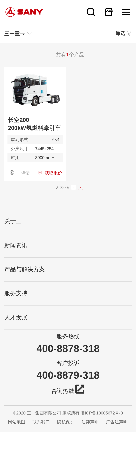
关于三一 (16, 221)
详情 (25, 172)
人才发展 (16, 317)
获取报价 (53, 172)
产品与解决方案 (24, 269)
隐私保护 (65, 421)
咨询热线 (62, 391)
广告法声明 (117, 421)
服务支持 (16, 293)
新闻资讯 (16, 245)
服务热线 (68, 336)
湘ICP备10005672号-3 (101, 413)
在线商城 (108, 12)
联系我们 (41, 421)
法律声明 (90, 421)
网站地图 (16, 421)
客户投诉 (68, 363)
